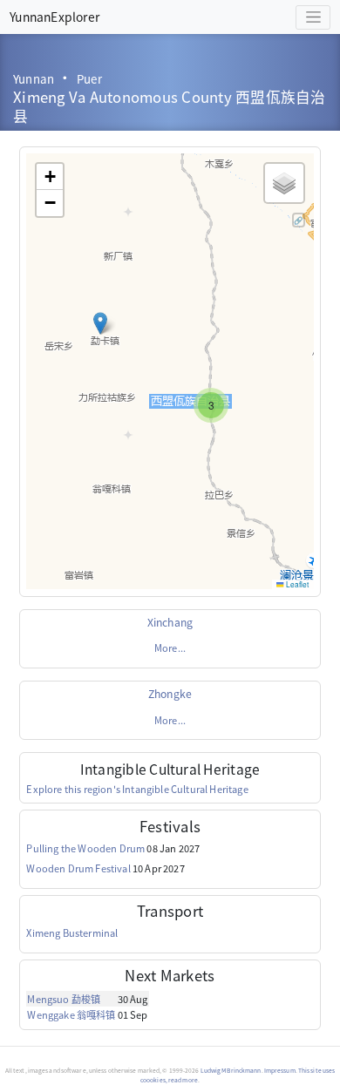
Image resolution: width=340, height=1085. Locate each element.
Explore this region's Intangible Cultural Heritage (137, 789)
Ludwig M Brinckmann (231, 1070)
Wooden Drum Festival (78, 868)
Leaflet (296, 584)
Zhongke (170, 694)
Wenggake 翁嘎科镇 (71, 1014)
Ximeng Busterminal (72, 932)
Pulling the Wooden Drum (85, 848)
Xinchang (170, 622)
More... (170, 647)
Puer (89, 79)
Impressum (280, 1070)
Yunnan (33, 79)
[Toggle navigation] (313, 17)
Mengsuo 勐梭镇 (63, 999)
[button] (100, 323)
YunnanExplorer (54, 16)
